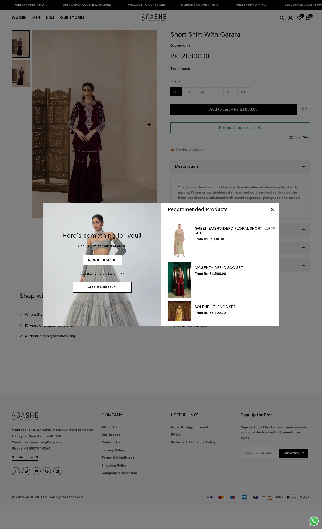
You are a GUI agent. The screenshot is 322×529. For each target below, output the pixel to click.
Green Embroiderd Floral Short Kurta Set (235, 230)
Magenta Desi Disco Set (219, 267)
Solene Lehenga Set (215, 306)
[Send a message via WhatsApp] (314, 521)
